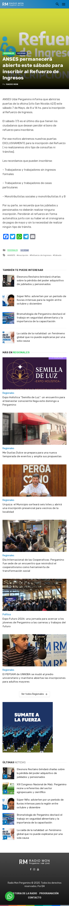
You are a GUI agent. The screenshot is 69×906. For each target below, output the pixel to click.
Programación (49, 893)
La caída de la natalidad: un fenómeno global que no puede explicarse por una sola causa (41, 337)
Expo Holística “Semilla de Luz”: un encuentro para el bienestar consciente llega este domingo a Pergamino (34, 401)
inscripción (23, 255)
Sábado (57, 255)
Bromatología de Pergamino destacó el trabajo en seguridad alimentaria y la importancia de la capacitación (41, 317)
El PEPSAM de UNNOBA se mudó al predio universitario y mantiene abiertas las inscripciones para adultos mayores (34, 678)
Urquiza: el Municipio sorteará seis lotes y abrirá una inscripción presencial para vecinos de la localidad (32, 508)
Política (7, 614)
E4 (43, 886)
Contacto (34, 897)
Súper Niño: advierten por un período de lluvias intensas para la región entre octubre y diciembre (41, 300)
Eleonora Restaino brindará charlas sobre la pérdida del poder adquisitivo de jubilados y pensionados (40, 280)
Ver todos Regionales (32, 694)
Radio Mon (12, 84)
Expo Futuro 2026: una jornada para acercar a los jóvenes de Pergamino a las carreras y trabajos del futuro (34, 622)
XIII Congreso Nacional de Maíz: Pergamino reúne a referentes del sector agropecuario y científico (41, 788)
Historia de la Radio (23, 893)
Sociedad (21, 53)
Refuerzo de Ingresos (41, 255)
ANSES (12, 255)
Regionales (9, 53)
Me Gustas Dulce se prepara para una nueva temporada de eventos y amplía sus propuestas (32, 454)
